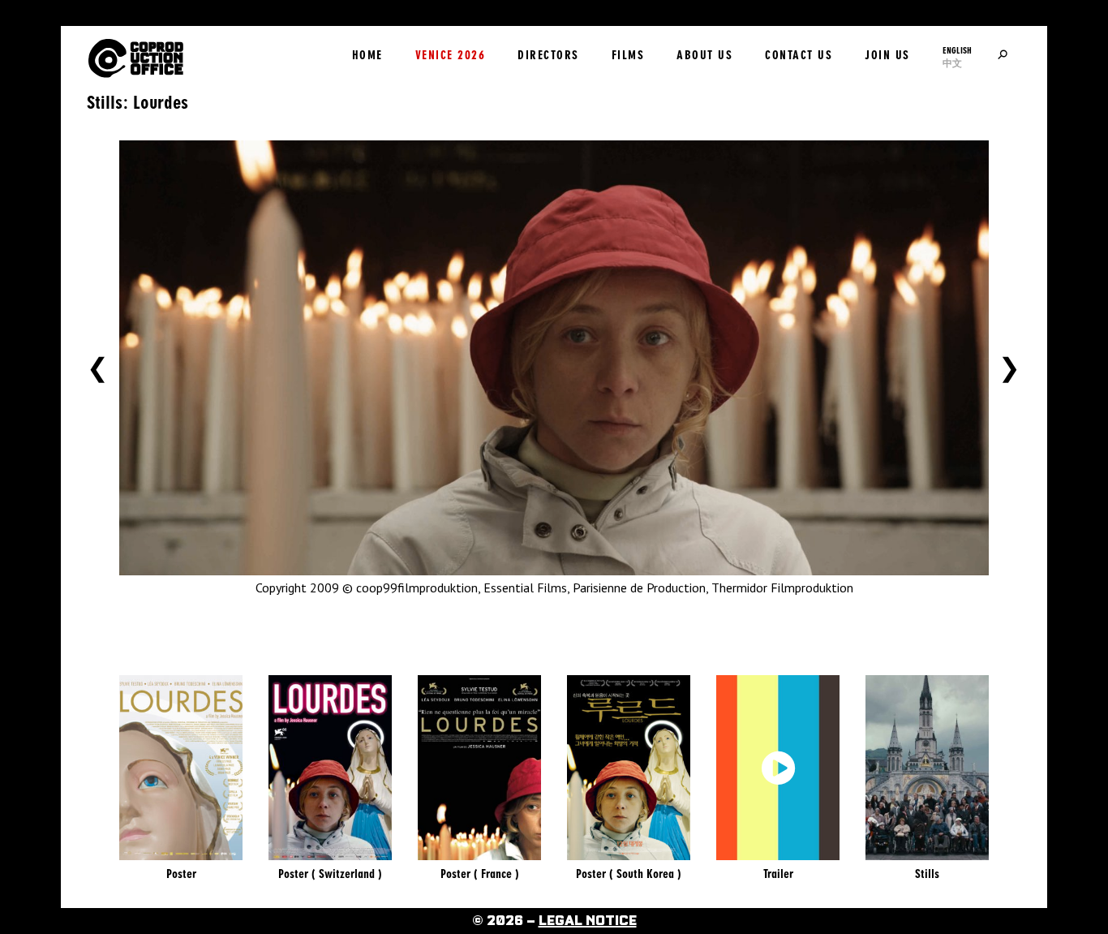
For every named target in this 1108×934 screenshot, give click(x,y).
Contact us (798, 55)
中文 (952, 63)
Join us (887, 55)
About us (704, 55)
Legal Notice (588, 921)
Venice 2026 (450, 55)
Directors (548, 55)
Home (367, 55)
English (957, 50)
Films (628, 55)
